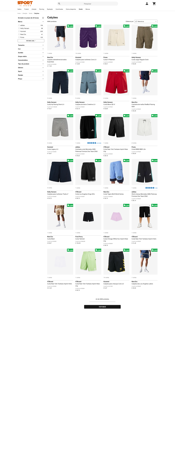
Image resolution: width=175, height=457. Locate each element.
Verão (30, 13)
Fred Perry (79, 237)
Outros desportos (71, 9)
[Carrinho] (154, 3)
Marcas (88, 9)
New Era (50, 57)
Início (19, 13)
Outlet (81, 9)
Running (41, 9)
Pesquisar (87, 3)
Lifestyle (34, 9)
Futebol (26, 9)
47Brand (106, 147)
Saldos (19, 9)
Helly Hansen (136, 57)
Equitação (50, 9)
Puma (105, 57)
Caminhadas (59, 9)
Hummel (78, 57)
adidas (77, 147)
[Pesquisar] (59, 4)
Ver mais (102, 307)
